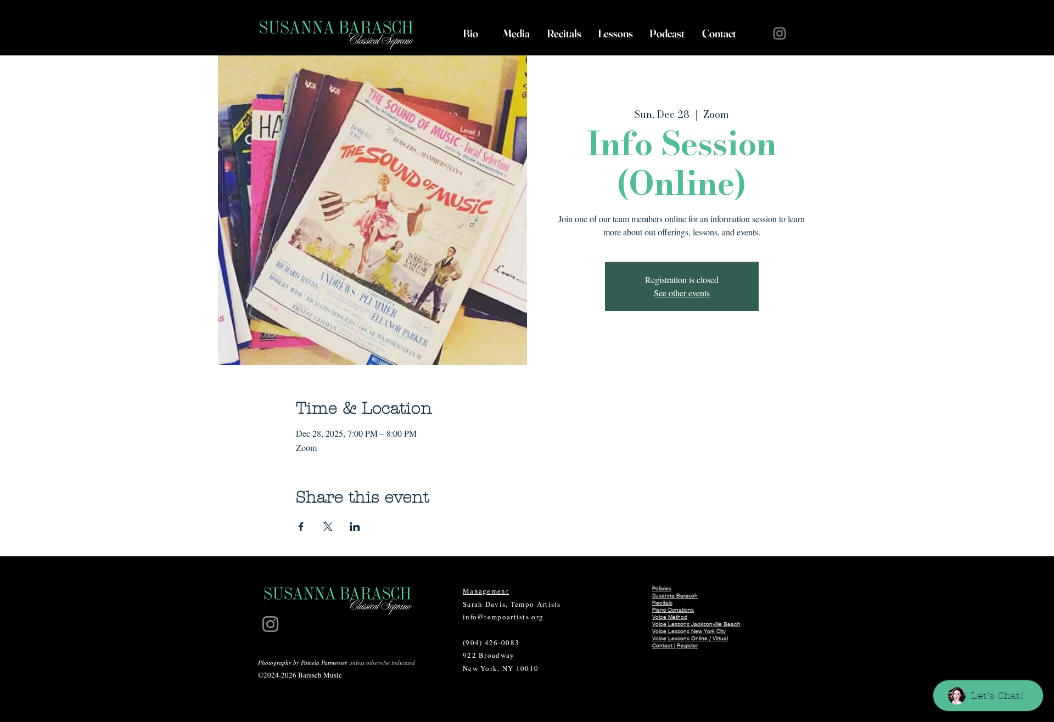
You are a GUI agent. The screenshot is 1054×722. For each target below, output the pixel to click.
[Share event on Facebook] (301, 526)
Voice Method (669, 617)
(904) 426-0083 (491, 642)
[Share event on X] (328, 526)
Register (687, 645)
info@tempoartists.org (503, 617)
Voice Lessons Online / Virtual (690, 638)
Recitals (662, 602)
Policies (661, 588)
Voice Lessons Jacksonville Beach (696, 624)
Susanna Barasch (675, 595)
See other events (682, 292)
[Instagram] (779, 33)
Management (486, 591)
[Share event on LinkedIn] (355, 526)
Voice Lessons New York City (689, 631)
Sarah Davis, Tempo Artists (512, 604)
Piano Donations (673, 609)
